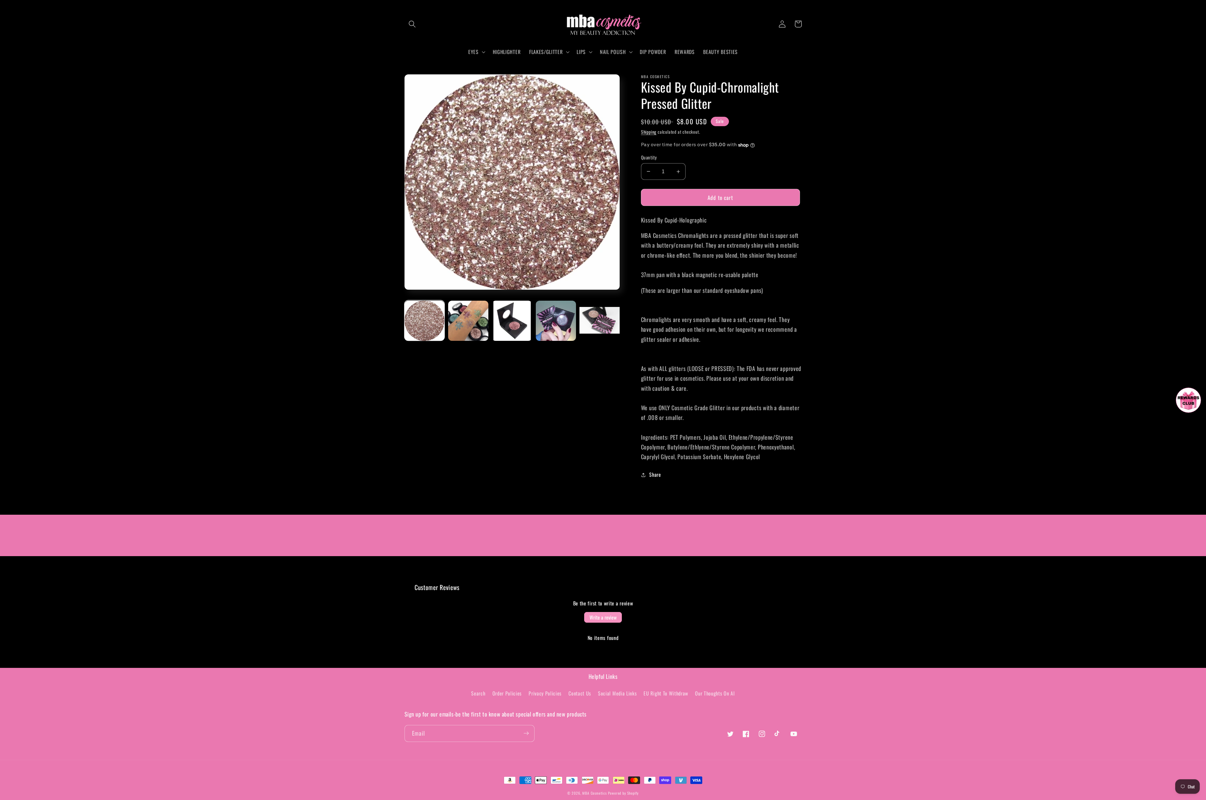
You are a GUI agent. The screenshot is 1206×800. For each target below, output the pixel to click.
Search (478, 693)
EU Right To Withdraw (666, 693)
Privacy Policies (545, 693)
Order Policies (507, 693)
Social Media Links (617, 693)
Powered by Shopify (623, 793)
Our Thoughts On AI (715, 693)
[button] (413, 24)
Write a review (603, 617)
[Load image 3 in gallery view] (512, 321)
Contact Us (579, 693)
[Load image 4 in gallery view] (556, 321)
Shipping (648, 132)
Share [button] (655, 474)
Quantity (649, 157)
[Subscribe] (526, 733)
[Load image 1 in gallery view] (425, 321)
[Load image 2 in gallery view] (468, 321)
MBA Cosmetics (595, 793)
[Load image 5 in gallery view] (599, 321)
